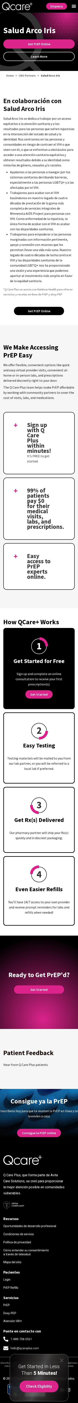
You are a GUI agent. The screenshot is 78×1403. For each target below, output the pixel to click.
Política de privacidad (17, 1242)
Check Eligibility (39, 1386)
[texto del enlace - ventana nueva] (68, 1390)
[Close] (61, 1360)
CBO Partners (27, 75)
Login (6, 1279)
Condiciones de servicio (18, 1234)
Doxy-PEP (9, 1313)
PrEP (6, 1305)
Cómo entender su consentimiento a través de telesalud (26, 1252)
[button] (73, 6)
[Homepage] (17, 6)
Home (10, 75)
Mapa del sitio (12, 1262)
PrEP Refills (10, 1287)
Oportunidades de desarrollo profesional (29, 1226)
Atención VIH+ (12, 1321)
